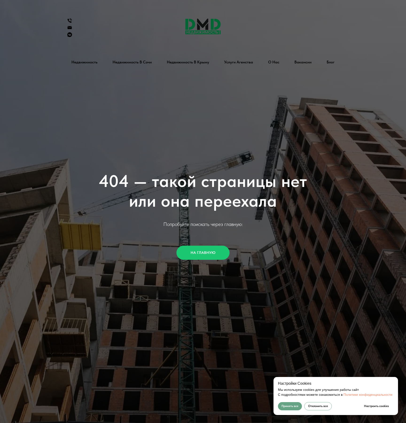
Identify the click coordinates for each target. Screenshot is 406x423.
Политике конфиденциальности (368, 394)
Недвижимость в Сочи (132, 62)
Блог (331, 62)
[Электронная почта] (70, 29)
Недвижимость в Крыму (188, 62)
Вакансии (303, 62)
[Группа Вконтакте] (70, 36)
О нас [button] (273, 62)
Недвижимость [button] (84, 62)
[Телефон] (70, 22)
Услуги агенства (238, 62)
